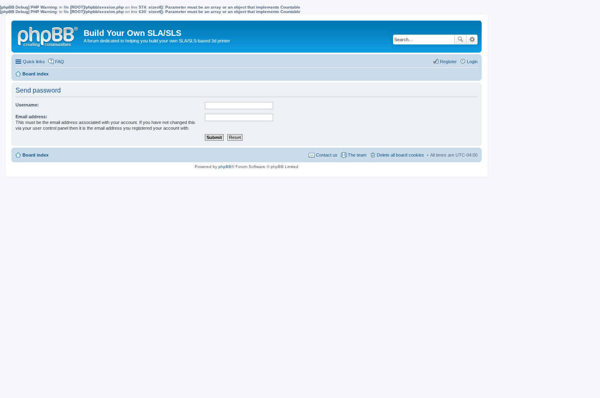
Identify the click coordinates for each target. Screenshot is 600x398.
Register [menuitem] (448, 61)
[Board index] (48, 35)
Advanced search (472, 39)
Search (460, 39)
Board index (35, 155)
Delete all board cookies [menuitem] (400, 155)
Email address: (31, 116)
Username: (27, 104)
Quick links (34, 61)
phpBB (224, 166)
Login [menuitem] (472, 61)
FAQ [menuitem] (59, 61)
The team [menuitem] (357, 155)
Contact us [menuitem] (327, 155)
